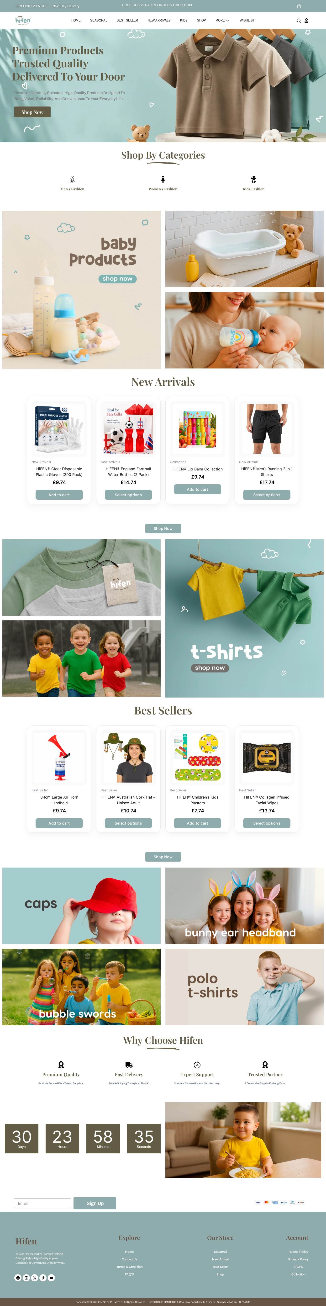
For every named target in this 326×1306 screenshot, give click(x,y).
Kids (184, 20)
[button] (299, 21)
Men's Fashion (72, 189)
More (220, 20)
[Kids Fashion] (253, 179)
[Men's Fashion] (72, 179)
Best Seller (127, 20)
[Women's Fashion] (163, 179)
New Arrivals (159, 20)
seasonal (98, 20)
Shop (201, 20)
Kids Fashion (253, 189)
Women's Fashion (163, 189)
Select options (128, 494)
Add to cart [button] (59, 494)
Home (76, 20)
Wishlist (247, 20)
